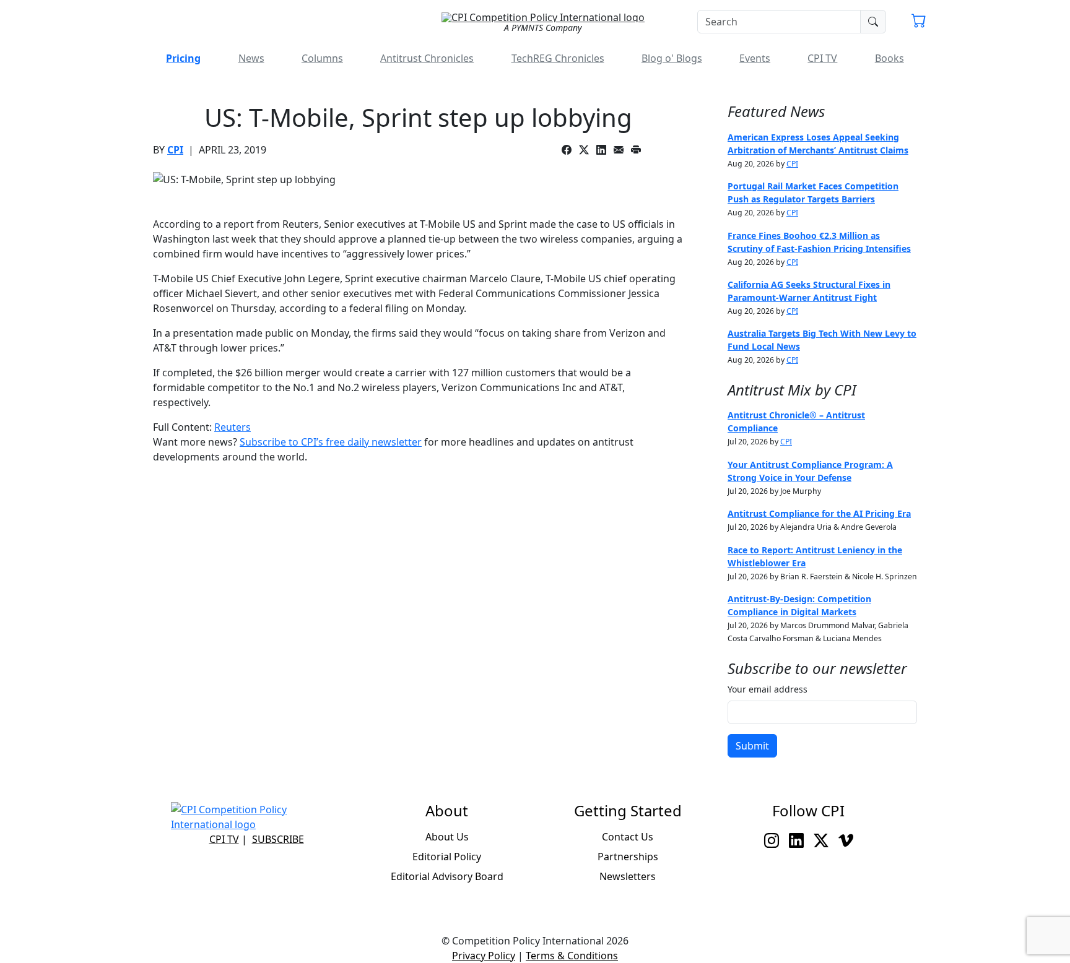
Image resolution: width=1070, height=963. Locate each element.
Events (754, 58)
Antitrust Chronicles (427, 58)
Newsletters (627, 876)
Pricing (183, 58)
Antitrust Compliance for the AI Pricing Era (819, 513)
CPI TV (822, 58)
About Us (447, 837)
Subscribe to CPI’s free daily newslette (328, 442)
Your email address (767, 689)
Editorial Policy (446, 856)
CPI (175, 150)
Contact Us (627, 837)
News (251, 58)
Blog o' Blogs (672, 58)
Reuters (232, 427)
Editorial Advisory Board (447, 876)
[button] (918, 22)
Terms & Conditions (572, 955)
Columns (322, 58)
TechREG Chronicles (557, 58)
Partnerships (628, 856)
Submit (752, 746)
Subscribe (278, 839)
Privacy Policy (483, 955)
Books (889, 58)
